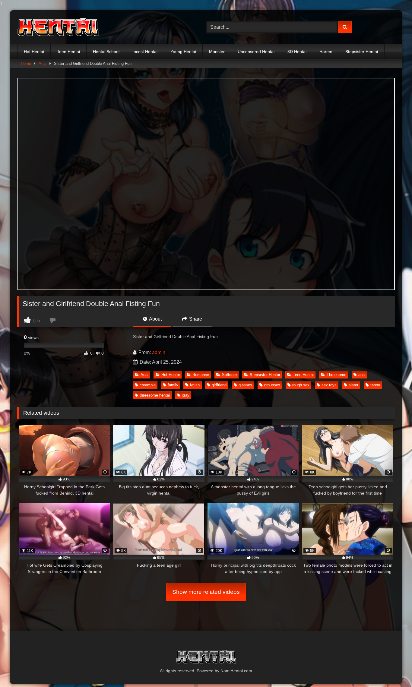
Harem (325, 51)
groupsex (272, 385)
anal (362, 374)
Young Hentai (183, 51)
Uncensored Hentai (256, 51)
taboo (375, 385)
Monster (217, 51)
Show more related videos (206, 592)
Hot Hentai (34, 51)
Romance (200, 374)
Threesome (336, 374)
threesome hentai (155, 395)
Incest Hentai (144, 51)
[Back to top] (393, 670)
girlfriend (219, 385)
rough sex (300, 385)
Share (195, 318)
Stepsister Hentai (361, 51)
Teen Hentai (68, 51)
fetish (195, 385)
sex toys (329, 385)
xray (185, 395)
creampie (148, 385)
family (173, 385)
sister (353, 385)
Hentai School (106, 51)
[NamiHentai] (58, 27)
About (155, 318)
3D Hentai (296, 51)
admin (158, 352)
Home (26, 63)
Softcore (229, 374)
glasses (245, 385)
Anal (42, 63)
